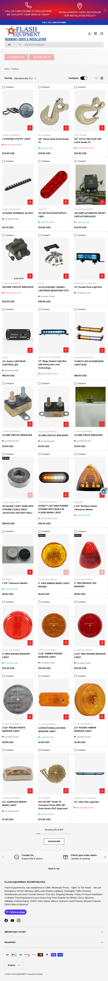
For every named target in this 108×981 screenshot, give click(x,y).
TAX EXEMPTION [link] (16, 57)
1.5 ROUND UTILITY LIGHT (16, 139)
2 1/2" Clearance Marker (15, 583)
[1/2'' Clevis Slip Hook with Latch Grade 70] (90, 110)
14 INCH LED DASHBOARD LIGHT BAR (89, 363)
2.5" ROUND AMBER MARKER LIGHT (85, 729)
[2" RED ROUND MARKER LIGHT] (18, 625)
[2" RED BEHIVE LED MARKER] (90, 555)
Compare (73, 78)
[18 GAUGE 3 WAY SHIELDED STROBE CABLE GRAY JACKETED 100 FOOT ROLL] (18, 478)
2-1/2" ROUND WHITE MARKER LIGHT (13, 729)
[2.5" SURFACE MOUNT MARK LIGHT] (18, 774)
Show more (54, 841)
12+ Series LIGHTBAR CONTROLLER (14, 363)
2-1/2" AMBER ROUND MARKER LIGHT (50, 655)
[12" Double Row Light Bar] (90, 259)
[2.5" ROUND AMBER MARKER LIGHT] (90, 699)
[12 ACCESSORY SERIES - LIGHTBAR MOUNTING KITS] (54, 259)
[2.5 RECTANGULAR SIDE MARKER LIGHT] (54, 700)
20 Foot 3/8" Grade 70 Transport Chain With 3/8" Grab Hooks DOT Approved (53, 805)
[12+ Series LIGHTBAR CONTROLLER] (18, 333)
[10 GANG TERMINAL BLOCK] (18, 185)
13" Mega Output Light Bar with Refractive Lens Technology (52, 364)
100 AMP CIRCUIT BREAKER (17, 287)
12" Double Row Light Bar (88, 287)
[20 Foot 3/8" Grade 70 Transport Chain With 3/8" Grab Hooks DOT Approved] (54, 773)
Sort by (8, 78)
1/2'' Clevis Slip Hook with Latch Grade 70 (88, 140)
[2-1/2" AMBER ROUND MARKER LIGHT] (54, 625)
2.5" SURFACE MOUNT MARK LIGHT (14, 803)
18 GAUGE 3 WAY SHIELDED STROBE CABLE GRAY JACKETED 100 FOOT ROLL (17, 509)
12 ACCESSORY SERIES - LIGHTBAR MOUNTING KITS (53, 289)
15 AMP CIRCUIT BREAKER (17, 435)
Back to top (54, 868)
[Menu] (102, 33)
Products (15, 69)
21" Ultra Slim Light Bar (86, 802)
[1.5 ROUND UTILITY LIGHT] (18, 110)
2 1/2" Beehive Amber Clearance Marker (85, 508)
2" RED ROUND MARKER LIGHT (16, 655)
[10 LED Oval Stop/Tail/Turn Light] (54, 184)
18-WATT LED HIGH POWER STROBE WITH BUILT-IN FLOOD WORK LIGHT (53, 509)
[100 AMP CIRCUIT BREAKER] (18, 259)
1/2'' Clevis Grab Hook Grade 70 (53, 141)
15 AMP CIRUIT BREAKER (88, 435)
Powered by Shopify (34, 974)
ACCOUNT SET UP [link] (41, 57)
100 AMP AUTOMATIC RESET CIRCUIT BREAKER (90, 215)
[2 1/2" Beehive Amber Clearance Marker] (90, 478)
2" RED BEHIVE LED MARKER (85, 585)
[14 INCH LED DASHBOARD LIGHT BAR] (90, 333)
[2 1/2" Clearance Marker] (18, 555)
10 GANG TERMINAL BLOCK (17, 213)
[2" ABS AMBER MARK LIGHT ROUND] (54, 555)
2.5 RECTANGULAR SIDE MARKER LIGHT (52, 729)
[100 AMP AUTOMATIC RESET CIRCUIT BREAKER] (90, 185)
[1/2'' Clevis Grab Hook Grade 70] (54, 111)
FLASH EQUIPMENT (18, 974)
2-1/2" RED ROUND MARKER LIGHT (90, 655)
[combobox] (54, 45)
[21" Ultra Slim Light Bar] (90, 774)
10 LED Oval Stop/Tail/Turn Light (52, 215)
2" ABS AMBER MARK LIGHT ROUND (54, 585)
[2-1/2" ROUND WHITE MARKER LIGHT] (18, 699)
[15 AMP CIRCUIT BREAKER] (18, 407)
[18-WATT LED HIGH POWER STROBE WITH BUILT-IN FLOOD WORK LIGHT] (54, 477)
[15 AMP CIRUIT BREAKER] (90, 407)
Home (6, 69)
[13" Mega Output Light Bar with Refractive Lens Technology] (54, 333)
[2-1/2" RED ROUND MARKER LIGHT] (90, 625)
